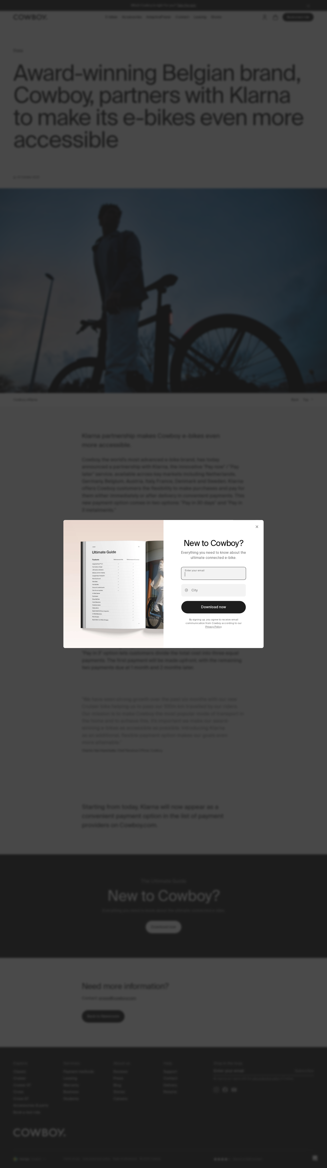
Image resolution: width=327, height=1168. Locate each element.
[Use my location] (186, 590)
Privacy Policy (213, 626)
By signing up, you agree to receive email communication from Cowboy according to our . (214, 623)
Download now (213, 607)
